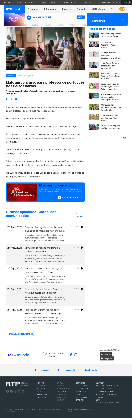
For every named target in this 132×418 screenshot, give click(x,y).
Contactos (61, 400)
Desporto (29, 3)
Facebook (7, 391)
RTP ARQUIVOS (42, 394)
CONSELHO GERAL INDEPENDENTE (108, 386)
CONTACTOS (80, 383)
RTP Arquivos (120, 3)
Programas (33, 9)
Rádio (53, 3)
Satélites (80, 400)
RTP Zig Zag (90, 3)
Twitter (11, 391)
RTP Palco (76, 3)
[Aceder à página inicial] (14, 9)
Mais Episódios (71, 197)
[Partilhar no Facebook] (6, 99)
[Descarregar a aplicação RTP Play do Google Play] (107, 358)
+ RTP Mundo (98, 9)
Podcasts (81, 9)
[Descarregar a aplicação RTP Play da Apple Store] (106, 354)
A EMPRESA (100, 383)
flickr (23, 391)
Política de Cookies (34, 409)
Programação (67, 370)
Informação (50, 9)
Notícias (17, 3)
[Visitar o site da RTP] (7, 2)
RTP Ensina (104, 3)
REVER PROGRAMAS (64, 389)
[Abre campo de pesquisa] (113, 9)
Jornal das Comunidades (20, 334)
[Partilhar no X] (11, 99)
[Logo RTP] (17, 384)
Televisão (42, 3)
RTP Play (63, 3)
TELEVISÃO (41, 389)
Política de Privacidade (15, 409)
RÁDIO (39, 391)
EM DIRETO (60, 386)
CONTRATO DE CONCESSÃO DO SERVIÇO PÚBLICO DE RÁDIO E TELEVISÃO (106, 394)
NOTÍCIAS (40, 383)
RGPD (98, 400)
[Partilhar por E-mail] (16, 99)
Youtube (19, 391)
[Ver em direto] (14, 19)
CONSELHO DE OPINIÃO (104, 389)
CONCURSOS (61, 391)
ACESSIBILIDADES (82, 397)
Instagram (15, 391)
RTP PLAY (60, 383)
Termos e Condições (52, 409)
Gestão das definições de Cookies (109, 403)
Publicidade (11, 412)
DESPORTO (41, 386)
